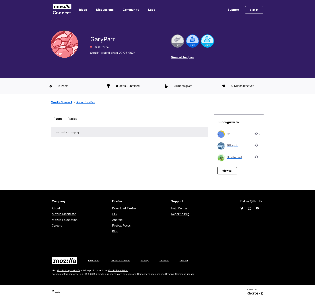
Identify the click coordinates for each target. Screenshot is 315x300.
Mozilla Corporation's (68, 270)
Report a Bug (180, 214)
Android (117, 220)
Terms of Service (120, 260)
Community (131, 9)
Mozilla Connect (62, 10)
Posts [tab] (58, 118)
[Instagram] (249, 208)
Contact (184, 260)
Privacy (145, 260)
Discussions (105, 9)
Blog (115, 231)
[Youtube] (257, 208)
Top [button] (57, 291)
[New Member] (207, 41)
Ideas (83, 9)
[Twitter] (242, 208)
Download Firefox (124, 208)
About (56, 208)
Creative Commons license (180, 274)
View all (227, 170)
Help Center (179, 208)
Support (233, 9)
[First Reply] (177, 41)
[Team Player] (192, 41)
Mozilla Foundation (64, 220)
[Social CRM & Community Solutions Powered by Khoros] (255, 292)
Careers (57, 225)
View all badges (182, 57)
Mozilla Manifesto (64, 214)
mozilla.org (94, 260)
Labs (151, 9)
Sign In (254, 9)
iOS (114, 214)
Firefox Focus (121, 225)
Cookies (164, 260)
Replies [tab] (72, 118)
